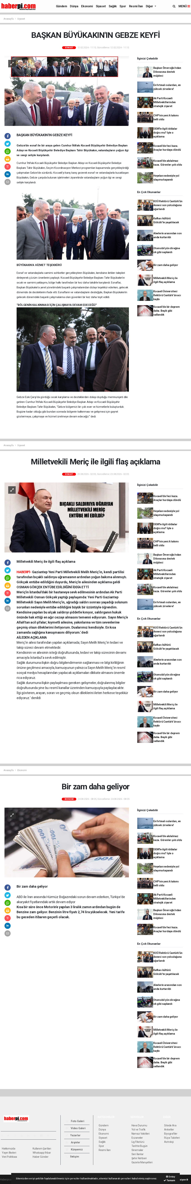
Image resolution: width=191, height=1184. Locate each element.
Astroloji (168, 1141)
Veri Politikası (9, 1156)
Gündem (61, 6)
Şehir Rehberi (139, 1158)
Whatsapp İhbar (42, 1152)
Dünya (74, 6)
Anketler (169, 1129)
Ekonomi (87, 6)
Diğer (150, 6)
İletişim (74, 1156)
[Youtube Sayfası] (23, 1135)
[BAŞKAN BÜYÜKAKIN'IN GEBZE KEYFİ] (66, 90)
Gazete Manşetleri (142, 1162)
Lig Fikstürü (137, 1141)
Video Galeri (77, 1128)
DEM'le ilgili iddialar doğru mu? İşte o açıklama (165, 132)
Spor (123, 6)
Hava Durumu (139, 1125)
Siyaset (101, 6)
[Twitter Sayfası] (9, 1135)
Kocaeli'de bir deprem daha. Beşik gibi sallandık (166, 310)
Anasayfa (9, 18)
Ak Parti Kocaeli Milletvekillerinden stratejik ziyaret (164, 102)
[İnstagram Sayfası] (16, 1135)
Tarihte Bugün (139, 1145)
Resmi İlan (136, 6)
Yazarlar (75, 1135)
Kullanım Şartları (42, 1148)
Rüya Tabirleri (172, 1137)
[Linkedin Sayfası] (29, 1135)
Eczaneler (137, 1137)
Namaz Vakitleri (140, 1133)
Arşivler (75, 1142)
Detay (171, 1176)
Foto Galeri (77, 1121)
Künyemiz (76, 1149)
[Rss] (36, 1135)
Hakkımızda (8, 1148)
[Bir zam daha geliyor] (66, 842)
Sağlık (113, 6)
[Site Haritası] (43, 1135)
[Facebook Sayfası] (3, 1135)
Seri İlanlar (137, 1154)
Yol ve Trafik (138, 1129)
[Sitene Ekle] (49, 1135)
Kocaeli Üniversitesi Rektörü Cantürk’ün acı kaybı (167, 295)
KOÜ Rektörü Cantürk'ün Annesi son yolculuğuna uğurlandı (167, 205)
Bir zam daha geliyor (165, 265)
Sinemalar (137, 1150)
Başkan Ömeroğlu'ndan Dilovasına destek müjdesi (167, 71)
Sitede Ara (170, 1125)
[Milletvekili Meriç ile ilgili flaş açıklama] (66, 517)
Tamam (170, 1180)
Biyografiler (170, 1133)
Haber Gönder (40, 1156)
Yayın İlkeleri (9, 1152)
